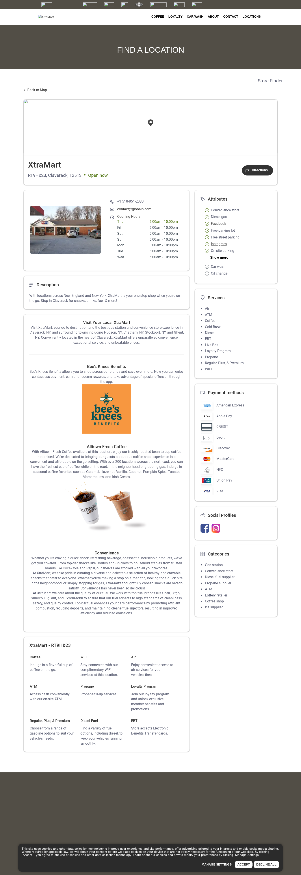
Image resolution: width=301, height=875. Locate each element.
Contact (230, 16)
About (213, 16)
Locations (252, 16)
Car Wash (195, 16)
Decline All (266, 864)
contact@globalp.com (134, 209)
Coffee (157, 16)
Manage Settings (217, 864)
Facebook (218, 224)
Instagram (219, 244)
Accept (243, 864)
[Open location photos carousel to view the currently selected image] (65, 230)
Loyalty (175, 16)
